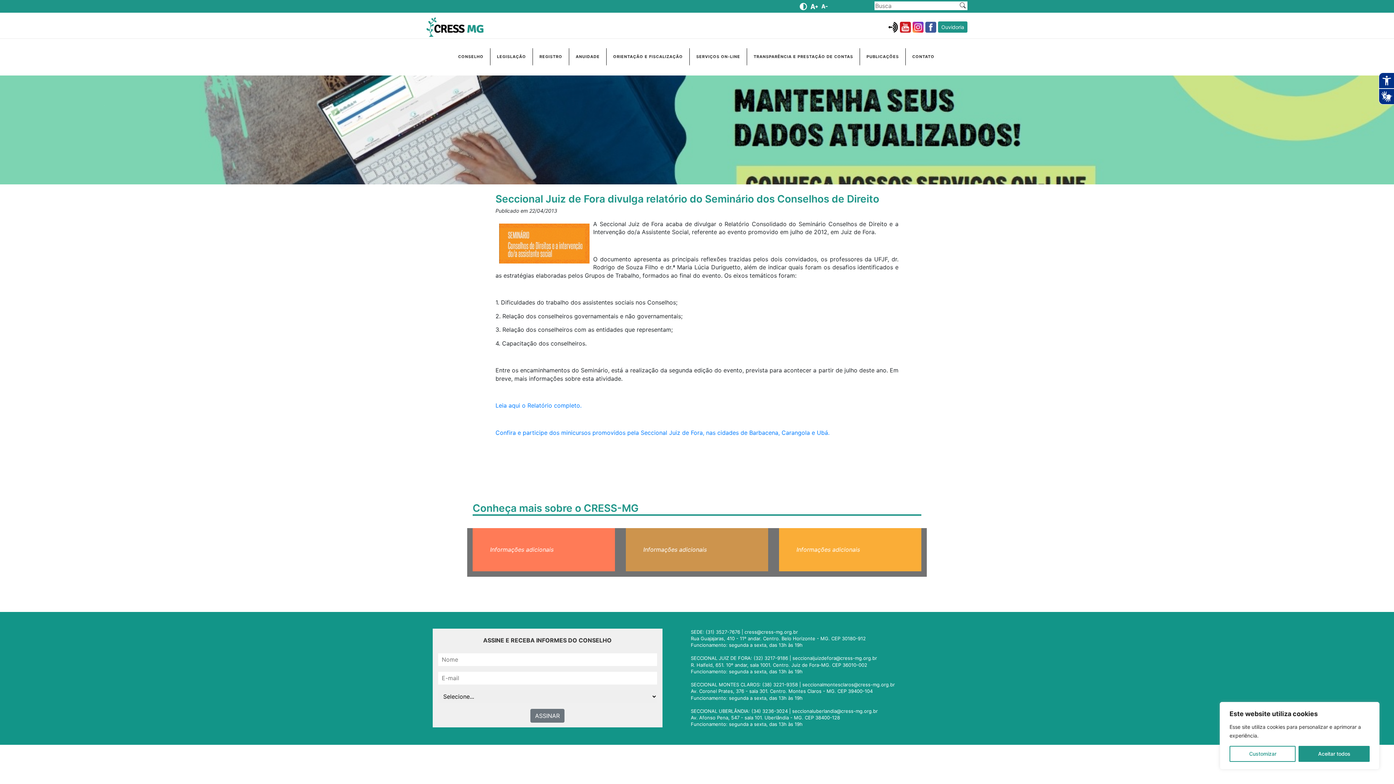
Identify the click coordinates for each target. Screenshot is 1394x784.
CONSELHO (471, 56)
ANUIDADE (588, 56)
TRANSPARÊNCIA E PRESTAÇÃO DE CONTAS (803, 56)
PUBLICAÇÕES (883, 56)
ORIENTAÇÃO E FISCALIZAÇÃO (648, 56)
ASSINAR (547, 715)
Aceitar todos (1334, 754)
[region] (1299, 735)
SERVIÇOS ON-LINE (718, 56)
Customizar (1262, 754)
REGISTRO (550, 56)
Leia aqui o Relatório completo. (539, 405)
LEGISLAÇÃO (511, 56)
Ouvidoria (952, 27)
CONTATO (923, 56)
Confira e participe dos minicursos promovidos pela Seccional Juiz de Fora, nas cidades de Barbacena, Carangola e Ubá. (663, 432)
